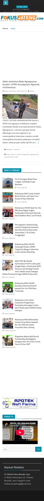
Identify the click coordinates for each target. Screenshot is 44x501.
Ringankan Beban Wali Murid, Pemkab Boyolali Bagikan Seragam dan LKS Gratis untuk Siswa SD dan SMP (27, 340)
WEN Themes (30, 497)
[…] (36, 142)
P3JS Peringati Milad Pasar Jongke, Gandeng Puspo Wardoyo (26, 182)
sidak (16, 157)
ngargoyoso (34, 154)
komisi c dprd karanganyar (20, 154)
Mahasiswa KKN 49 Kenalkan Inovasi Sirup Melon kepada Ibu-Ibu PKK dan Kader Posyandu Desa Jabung (26, 323)
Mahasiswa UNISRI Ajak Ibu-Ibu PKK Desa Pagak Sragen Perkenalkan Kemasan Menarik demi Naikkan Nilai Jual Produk (28, 212)
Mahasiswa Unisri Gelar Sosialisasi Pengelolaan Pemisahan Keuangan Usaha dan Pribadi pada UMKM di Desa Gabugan (28, 305)
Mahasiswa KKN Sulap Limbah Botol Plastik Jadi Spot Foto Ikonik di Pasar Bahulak (27, 196)
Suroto (32, 91)
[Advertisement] (22, 54)
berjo (8, 154)
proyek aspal (8, 157)
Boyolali (9, 149)
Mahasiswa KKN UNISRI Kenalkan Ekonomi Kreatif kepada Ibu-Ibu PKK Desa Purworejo (26, 287)
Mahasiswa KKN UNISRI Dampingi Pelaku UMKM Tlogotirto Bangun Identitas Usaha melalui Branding (26, 248)
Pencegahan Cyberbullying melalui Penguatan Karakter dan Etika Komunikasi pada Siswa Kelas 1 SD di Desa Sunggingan (27, 229)
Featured (16, 149)
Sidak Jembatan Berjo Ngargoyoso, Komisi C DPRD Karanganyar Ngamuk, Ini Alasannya (21, 84)
